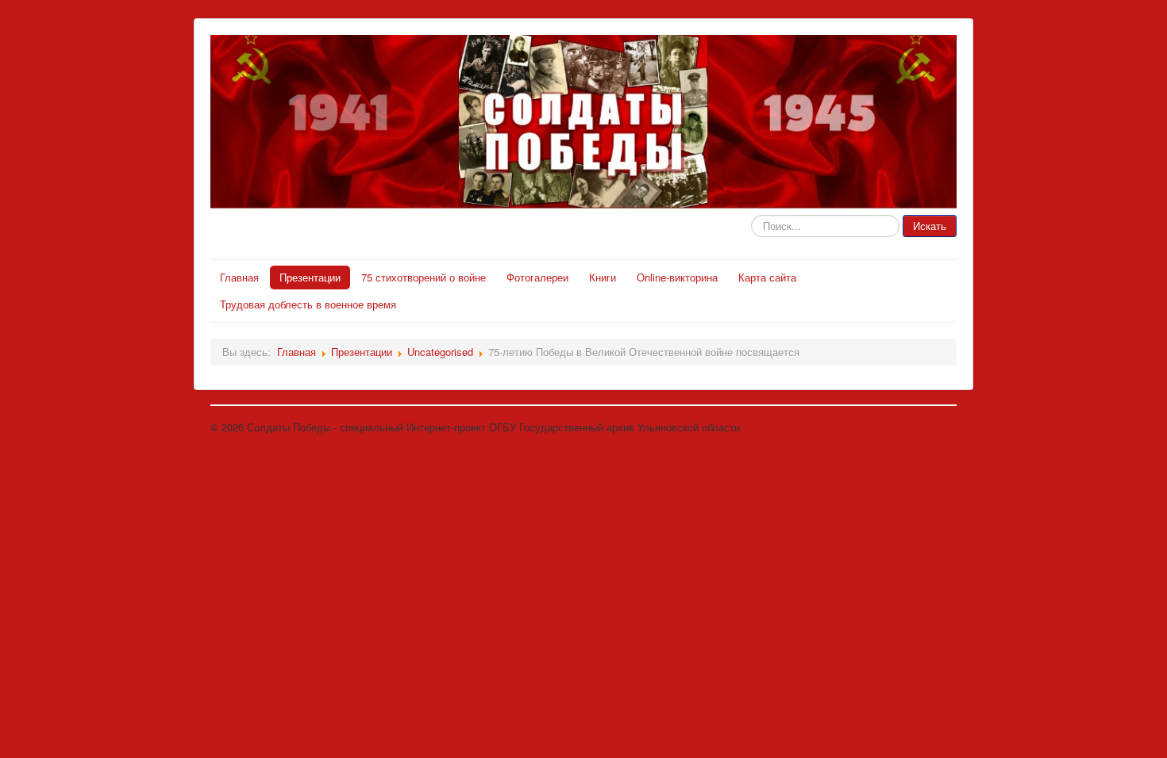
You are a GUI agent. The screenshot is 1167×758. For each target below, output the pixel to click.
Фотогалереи (537, 277)
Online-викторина (677, 277)
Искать (929, 225)
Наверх (939, 427)
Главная (239, 277)
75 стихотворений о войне (423, 277)
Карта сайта (767, 277)
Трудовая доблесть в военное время (308, 304)
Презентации (310, 277)
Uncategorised (440, 351)
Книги (602, 277)
